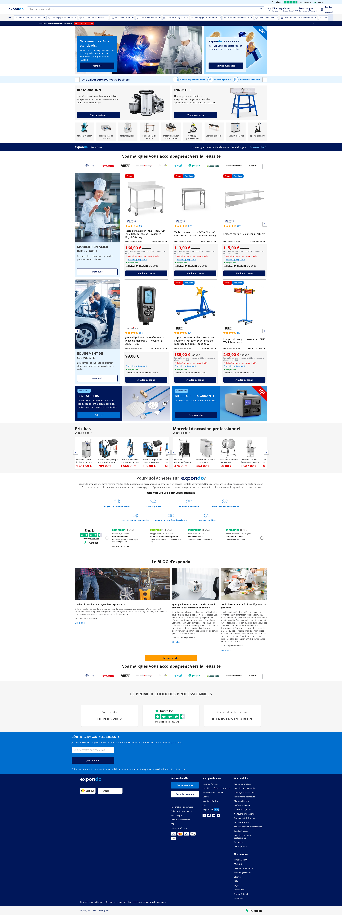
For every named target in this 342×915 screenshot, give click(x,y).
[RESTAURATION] (122, 102)
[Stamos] (108, 165)
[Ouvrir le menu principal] (10, 17)
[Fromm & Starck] (234, 165)
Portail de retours (185, 794)
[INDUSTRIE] (219, 102)
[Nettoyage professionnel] (192, 131)
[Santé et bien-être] (236, 131)
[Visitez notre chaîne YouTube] (204, 816)
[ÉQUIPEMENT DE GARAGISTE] (97, 332)
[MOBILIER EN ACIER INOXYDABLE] (97, 225)
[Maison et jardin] (84, 131)
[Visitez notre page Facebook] (209, 816)
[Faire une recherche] (261, 9)
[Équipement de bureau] (149, 131)
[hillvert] (178, 165)
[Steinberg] (143, 165)
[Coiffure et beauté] (214, 131)
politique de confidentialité (125, 769)
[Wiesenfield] (213, 165)
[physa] (194, 165)
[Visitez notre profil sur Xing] (218, 816)
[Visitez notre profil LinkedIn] (213, 816)
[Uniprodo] (256, 165)
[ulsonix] (162, 165)
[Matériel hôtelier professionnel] (171, 131)
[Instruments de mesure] (106, 131)
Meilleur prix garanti (137, 259)
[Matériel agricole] (128, 131)
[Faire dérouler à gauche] (76, 23)
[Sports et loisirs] (257, 131)
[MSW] (125, 165)
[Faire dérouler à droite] (266, 23)
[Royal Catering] (91, 165)
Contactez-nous (185, 785)
